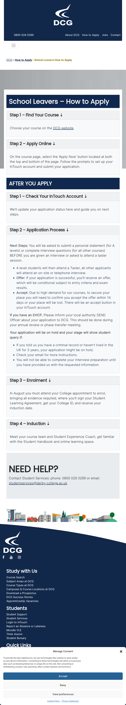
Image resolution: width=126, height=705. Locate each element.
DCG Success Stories (19, 597)
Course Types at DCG (19, 585)
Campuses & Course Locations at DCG (30, 589)
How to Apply (90, 35)
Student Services (16, 618)
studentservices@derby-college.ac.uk (38, 483)
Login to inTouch (16, 622)
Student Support (16, 614)
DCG (9, 60)
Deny (63, 685)
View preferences (63, 694)
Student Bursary (16, 638)
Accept (63, 676)
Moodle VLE (13, 630)
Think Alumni (14, 634)
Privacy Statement (70, 701)
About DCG (72, 35)
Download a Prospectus (21, 593)
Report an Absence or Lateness (25, 626)
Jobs (105, 35)
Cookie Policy (53, 701)
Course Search (15, 577)
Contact (116, 35)
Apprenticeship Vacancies (22, 601)
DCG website (63, 128)
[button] (121, 651)
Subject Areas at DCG (20, 581)
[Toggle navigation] (13, 45)
